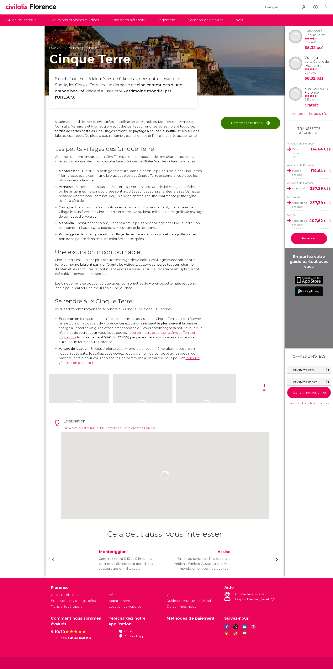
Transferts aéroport (128, 20)
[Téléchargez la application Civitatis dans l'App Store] (309, 280)
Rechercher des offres (309, 392)
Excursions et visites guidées (74, 20)
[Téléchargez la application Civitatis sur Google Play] (309, 291)
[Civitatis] (60, 663)
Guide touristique (21, 20)
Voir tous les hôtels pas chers (309, 403)
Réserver (309, 238)
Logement (166, 20)
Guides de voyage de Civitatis (189, 601)
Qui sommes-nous (181, 606)
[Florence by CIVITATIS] (18, 7)
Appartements (120, 601)
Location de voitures (205, 20)
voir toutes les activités (309, 114)
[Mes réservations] (304, 7)
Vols (239, 20)
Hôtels (114, 595)
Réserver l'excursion (247, 123)
